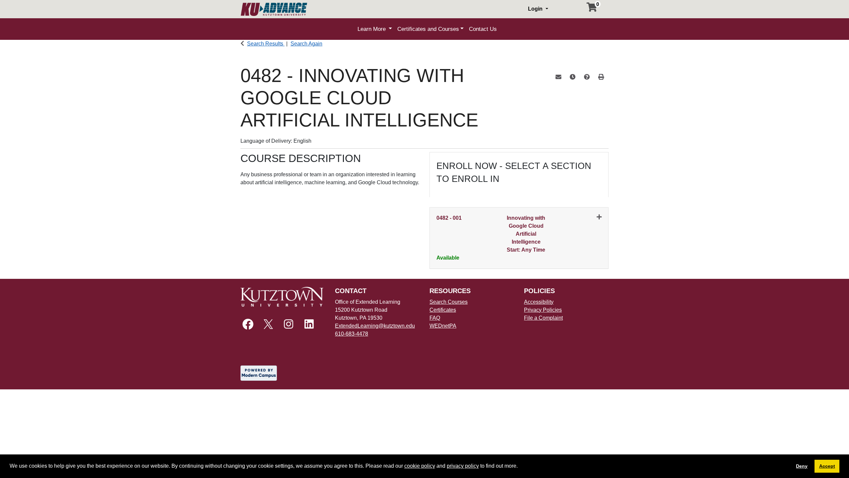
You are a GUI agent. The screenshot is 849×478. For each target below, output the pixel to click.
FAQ (434, 318)
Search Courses (448, 302)
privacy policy (463, 466)
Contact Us (483, 29)
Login (536, 9)
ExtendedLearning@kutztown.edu (375, 326)
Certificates (442, 310)
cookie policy (419, 466)
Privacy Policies (543, 310)
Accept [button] (827, 466)
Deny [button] (802, 466)
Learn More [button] (372, 29)
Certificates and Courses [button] (428, 29)
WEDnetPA (442, 326)
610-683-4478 (351, 334)
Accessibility (539, 302)
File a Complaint (543, 318)
